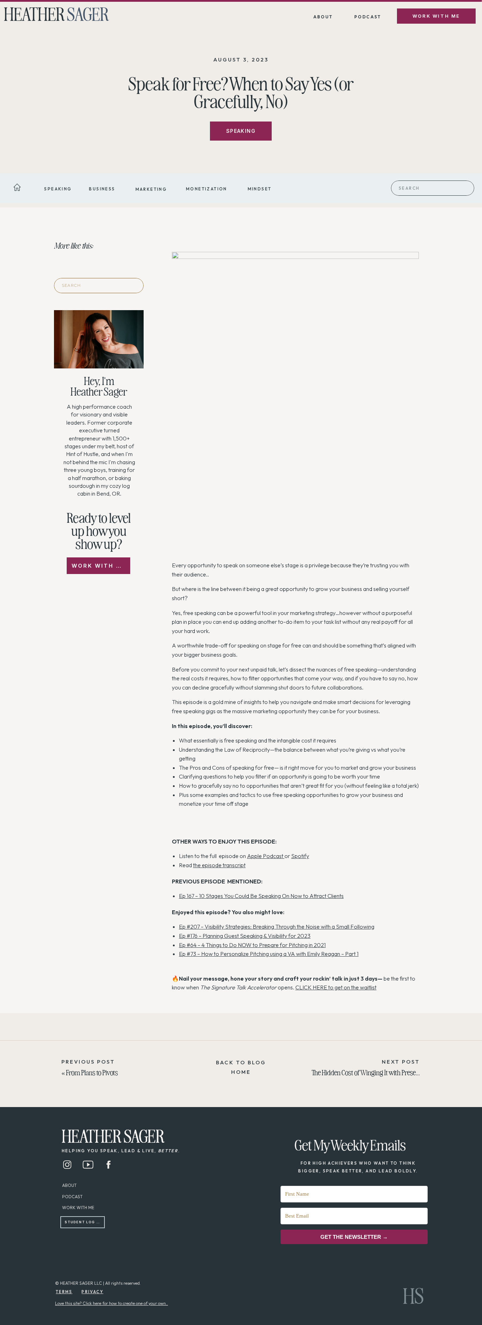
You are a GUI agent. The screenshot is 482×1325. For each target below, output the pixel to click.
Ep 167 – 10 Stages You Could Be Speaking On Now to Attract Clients (261, 895)
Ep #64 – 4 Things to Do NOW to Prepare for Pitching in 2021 (252, 944)
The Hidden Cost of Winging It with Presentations (374, 1072)
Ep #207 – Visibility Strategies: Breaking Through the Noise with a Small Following (276, 926)
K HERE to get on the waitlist (342, 987)
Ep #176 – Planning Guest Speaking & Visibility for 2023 (245, 935)
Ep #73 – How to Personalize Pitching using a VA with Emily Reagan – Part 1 (269, 953)
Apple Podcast (265, 855)
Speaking (240, 131)
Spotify (300, 855)
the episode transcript (219, 865)
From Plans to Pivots (92, 1072)
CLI (299, 987)
